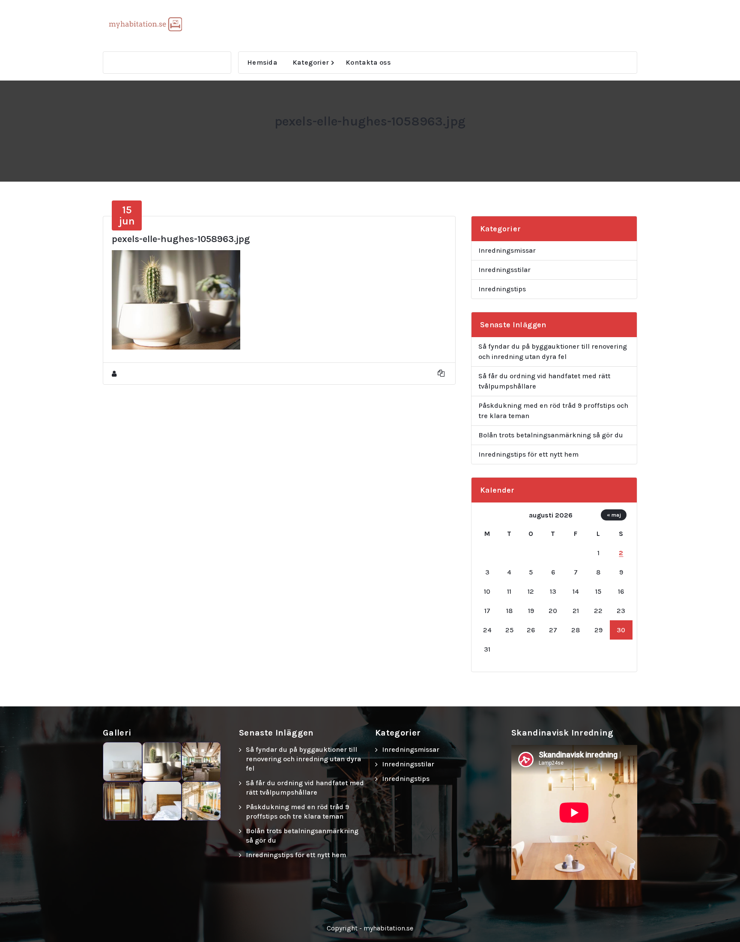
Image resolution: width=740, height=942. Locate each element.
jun (127, 215)
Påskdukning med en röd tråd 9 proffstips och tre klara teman (553, 410)
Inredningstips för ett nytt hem (528, 454)
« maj (614, 514)
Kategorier (310, 62)
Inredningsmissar (507, 250)
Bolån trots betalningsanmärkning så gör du (550, 435)
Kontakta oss (368, 62)
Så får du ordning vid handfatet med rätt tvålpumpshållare (544, 381)
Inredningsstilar (504, 270)
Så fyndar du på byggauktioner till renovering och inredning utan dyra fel (552, 351)
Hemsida (262, 62)
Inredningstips (502, 289)
